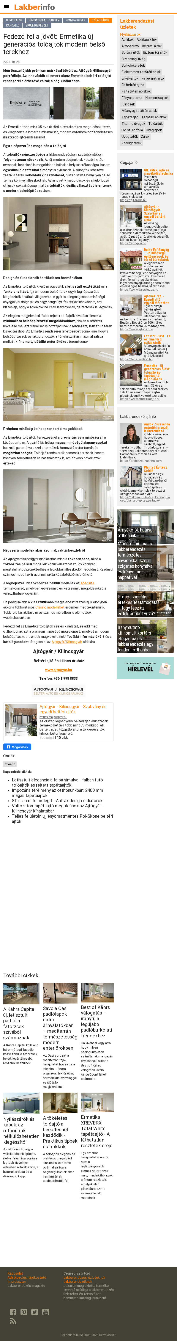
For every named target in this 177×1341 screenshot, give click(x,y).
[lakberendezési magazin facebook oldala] (13, 1312)
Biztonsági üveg (133, 59)
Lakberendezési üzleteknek (84, 1277)
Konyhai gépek (75, 20)
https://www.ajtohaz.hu (136, 329)
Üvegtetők (130, 137)
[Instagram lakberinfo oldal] (23, 1312)
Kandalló (12, 25)
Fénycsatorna (132, 98)
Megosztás (20, 747)
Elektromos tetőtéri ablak (141, 72)
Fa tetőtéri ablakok (136, 91)
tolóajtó (10, 764)
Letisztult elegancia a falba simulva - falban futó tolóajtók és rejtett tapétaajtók (57, 782)
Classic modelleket (50, 607)
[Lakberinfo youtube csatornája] (45, 1312)
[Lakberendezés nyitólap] (34, 6)
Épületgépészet (37, 25)
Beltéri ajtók (131, 52)
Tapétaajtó (130, 117)
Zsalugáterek (132, 143)
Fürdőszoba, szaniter (44, 20)
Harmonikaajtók (157, 98)
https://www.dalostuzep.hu (139, 289)
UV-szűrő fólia (132, 130)
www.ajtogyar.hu (58, 670)
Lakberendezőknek (77, 1282)
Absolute (87, 583)
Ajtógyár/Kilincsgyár (67, 642)
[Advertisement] (58, 857)
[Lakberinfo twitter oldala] (34, 1312)
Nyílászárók (100, 20)
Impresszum (17, 1282)
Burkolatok (14, 20)
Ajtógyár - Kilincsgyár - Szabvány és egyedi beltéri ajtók (73, 709)
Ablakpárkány (147, 40)
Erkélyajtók (130, 78)
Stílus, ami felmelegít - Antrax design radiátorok (57, 800)
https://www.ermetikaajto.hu (140, 399)
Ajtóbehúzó (130, 46)
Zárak (145, 137)
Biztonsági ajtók (155, 52)
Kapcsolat (15, 1273)
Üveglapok (154, 130)
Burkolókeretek (133, 65)
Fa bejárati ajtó (152, 78)
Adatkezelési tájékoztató (27, 1277)
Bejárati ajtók (152, 46)
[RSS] (13, 1321)
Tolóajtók (155, 124)
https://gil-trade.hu (133, 200)
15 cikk (62, 738)
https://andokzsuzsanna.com (141, 461)
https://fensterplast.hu (136, 359)
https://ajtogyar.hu (53, 717)
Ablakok (128, 40)
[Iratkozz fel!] (145, 678)
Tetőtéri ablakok (154, 117)
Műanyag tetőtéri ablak (139, 111)
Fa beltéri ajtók (133, 85)
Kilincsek (128, 104)
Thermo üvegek (133, 124)
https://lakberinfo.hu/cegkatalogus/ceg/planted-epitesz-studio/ (145, 499)
